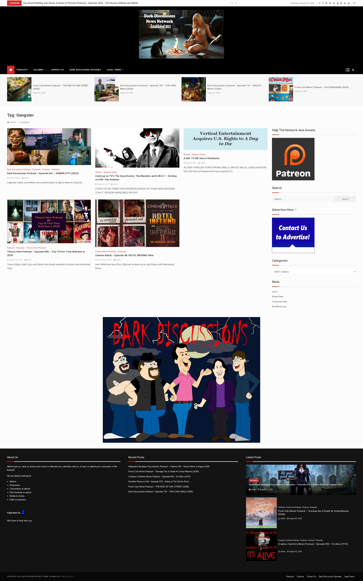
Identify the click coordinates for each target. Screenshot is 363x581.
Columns (38, 70)
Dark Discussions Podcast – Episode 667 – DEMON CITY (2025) (43, 173)
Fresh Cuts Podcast (293, 507)
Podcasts (22, 70)
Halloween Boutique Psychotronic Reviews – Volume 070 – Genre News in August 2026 (168, 466)
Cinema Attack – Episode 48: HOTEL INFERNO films (124, 255)
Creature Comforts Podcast (288, 540)
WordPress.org (279, 306)
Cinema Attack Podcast (105, 251)
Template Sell (67, 576)
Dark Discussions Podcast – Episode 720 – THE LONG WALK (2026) (160, 491)
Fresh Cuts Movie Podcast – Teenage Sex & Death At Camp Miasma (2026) (163, 471)
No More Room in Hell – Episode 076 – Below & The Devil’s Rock (158, 481)
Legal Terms (114, 70)
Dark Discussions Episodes (85, 70)
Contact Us (57, 70)
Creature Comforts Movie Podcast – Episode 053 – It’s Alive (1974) (159, 476)
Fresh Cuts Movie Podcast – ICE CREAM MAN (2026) (322, 87)
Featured (36, 169)
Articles (98, 172)
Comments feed (279, 301)
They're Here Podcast (36, 248)
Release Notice (110, 172)
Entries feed (277, 296)
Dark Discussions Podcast (18, 169)
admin (26, 178)
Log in (274, 291)
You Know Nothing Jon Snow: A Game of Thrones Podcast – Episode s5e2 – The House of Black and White (80, 3)
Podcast (45, 169)
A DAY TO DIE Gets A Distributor (202, 158)
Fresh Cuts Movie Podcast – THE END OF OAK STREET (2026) (158, 486)
